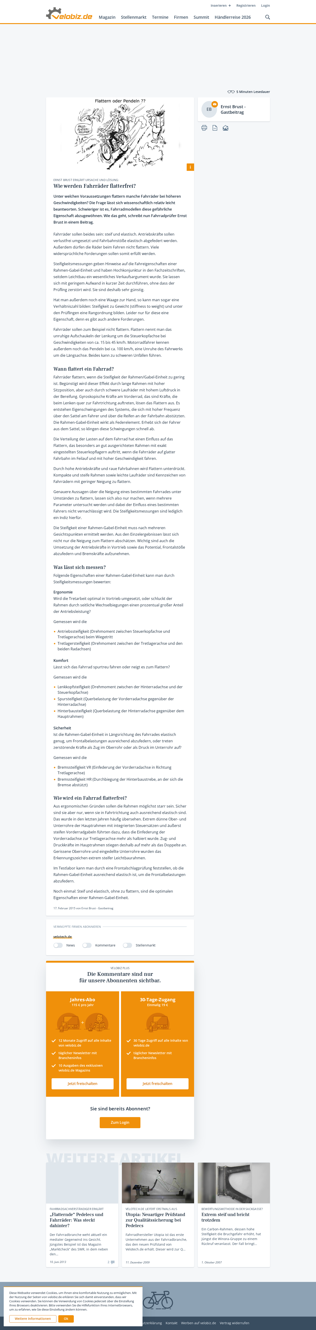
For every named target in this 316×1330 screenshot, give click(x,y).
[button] (66, 1319)
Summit (201, 17)
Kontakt (171, 1323)
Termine (160, 17)
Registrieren (246, 5)
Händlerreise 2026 (233, 17)
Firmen (181, 17)
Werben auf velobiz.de (198, 1323)
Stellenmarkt (133, 17)
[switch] (58, 945)
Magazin (107, 17)
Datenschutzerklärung (144, 1323)
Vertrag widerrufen (234, 1323)
